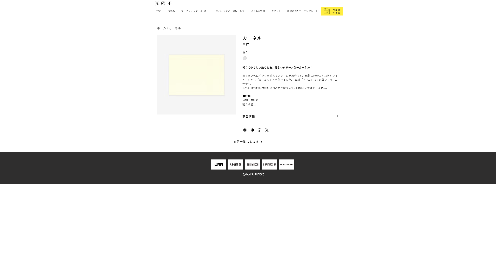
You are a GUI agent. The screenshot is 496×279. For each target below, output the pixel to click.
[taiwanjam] (286, 164)
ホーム (161, 28)
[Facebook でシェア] (245, 130)
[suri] (252, 164)
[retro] (235, 164)
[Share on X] (267, 130)
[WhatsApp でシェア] (259, 130)
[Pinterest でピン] (252, 130)
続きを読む (249, 104)
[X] (157, 3)
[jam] (218, 164)
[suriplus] (269, 164)
